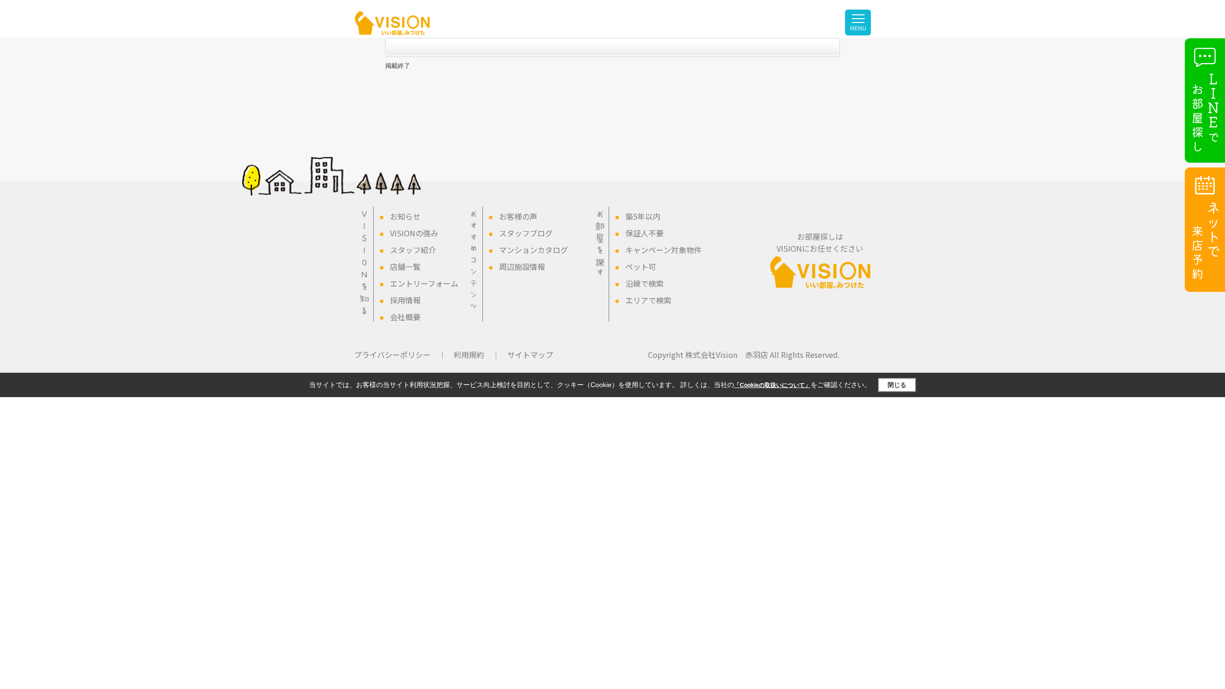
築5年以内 (642, 216)
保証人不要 (644, 233)
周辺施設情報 (522, 266)
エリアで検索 (648, 300)
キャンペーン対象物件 (663, 250)
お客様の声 (518, 216)
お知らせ (405, 216)
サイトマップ (530, 354)
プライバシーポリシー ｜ (400, 354)
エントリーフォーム (424, 283)
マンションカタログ (533, 250)
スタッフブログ (526, 233)
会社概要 (405, 316)
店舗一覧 (405, 266)
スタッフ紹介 (413, 250)
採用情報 (405, 300)
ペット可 (640, 266)
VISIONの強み (414, 233)
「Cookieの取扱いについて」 (772, 385)
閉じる (897, 385)
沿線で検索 (644, 283)
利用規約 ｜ (477, 354)
